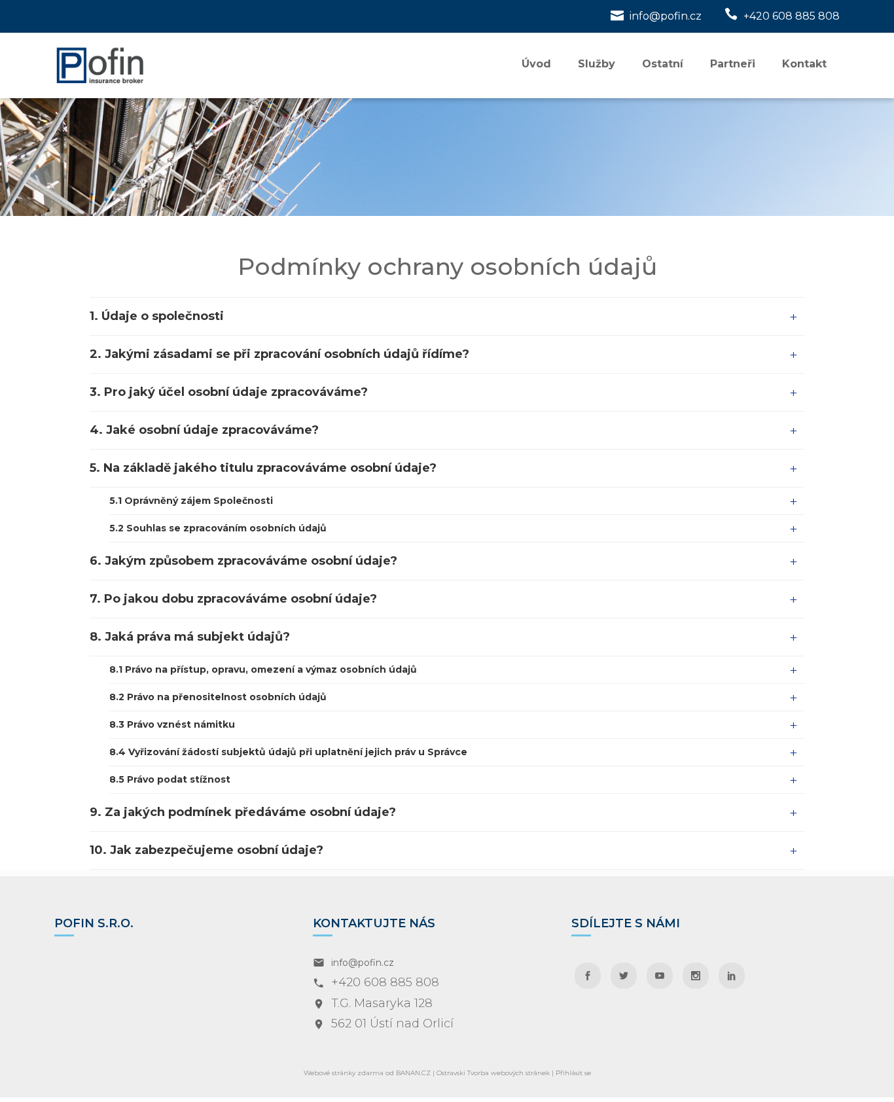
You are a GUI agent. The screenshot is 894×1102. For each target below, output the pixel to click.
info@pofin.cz (666, 16)
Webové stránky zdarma (344, 1073)
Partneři (732, 64)
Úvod (536, 64)
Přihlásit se (573, 1073)
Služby (596, 64)
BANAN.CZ (413, 1073)
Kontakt (804, 64)
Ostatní (662, 64)
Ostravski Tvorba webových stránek (493, 1073)
